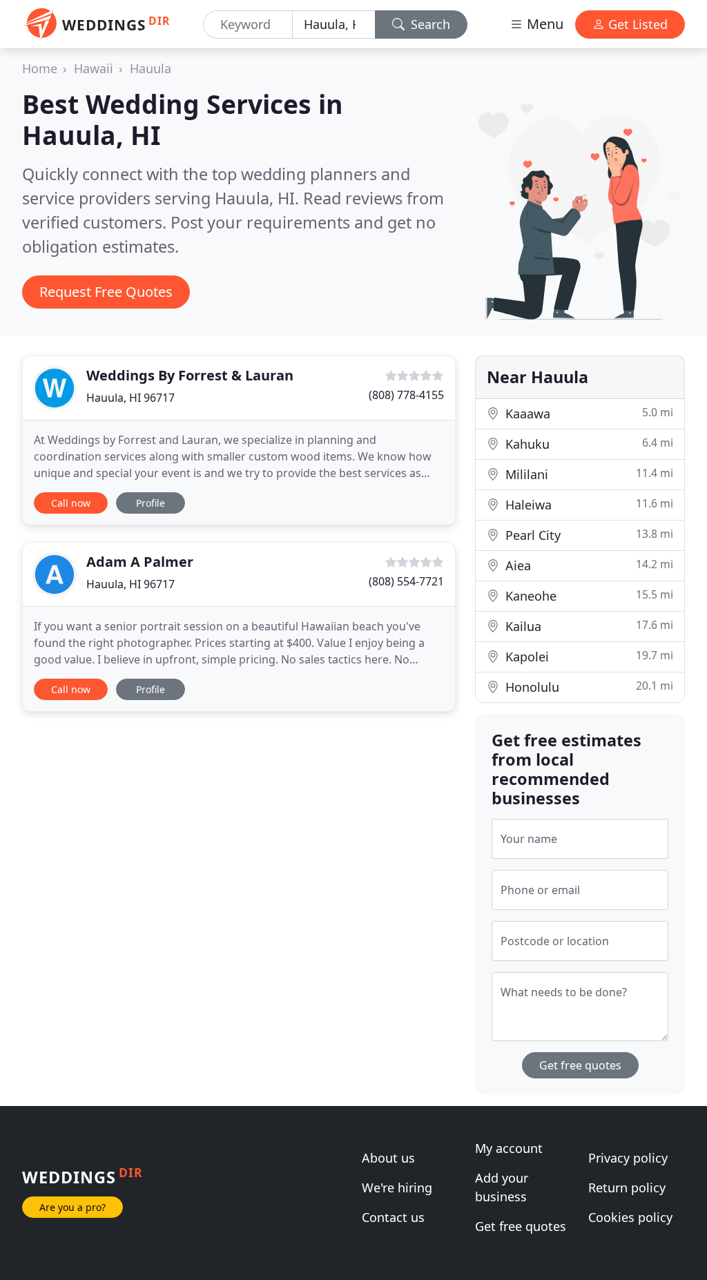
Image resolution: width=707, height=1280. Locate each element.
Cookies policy (630, 1217)
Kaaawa (587, 413)
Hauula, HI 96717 (130, 397)
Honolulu (587, 686)
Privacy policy (628, 1158)
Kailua (587, 625)
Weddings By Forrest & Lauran (189, 375)
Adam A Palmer (139, 561)
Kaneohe (587, 595)
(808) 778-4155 (406, 395)
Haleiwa (587, 504)
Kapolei (587, 656)
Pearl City (587, 534)
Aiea (587, 565)
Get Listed (636, 24)
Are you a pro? (72, 1207)
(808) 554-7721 (406, 581)
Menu (543, 23)
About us (388, 1158)
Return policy (627, 1187)
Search (428, 24)
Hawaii (93, 68)
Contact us (393, 1217)
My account (509, 1148)
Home (39, 68)
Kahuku (587, 443)
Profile (150, 503)
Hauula (150, 68)
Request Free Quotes (106, 291)
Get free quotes (580, 1065)
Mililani (587, 474)
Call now (70, 503)
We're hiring (397, 1187)
